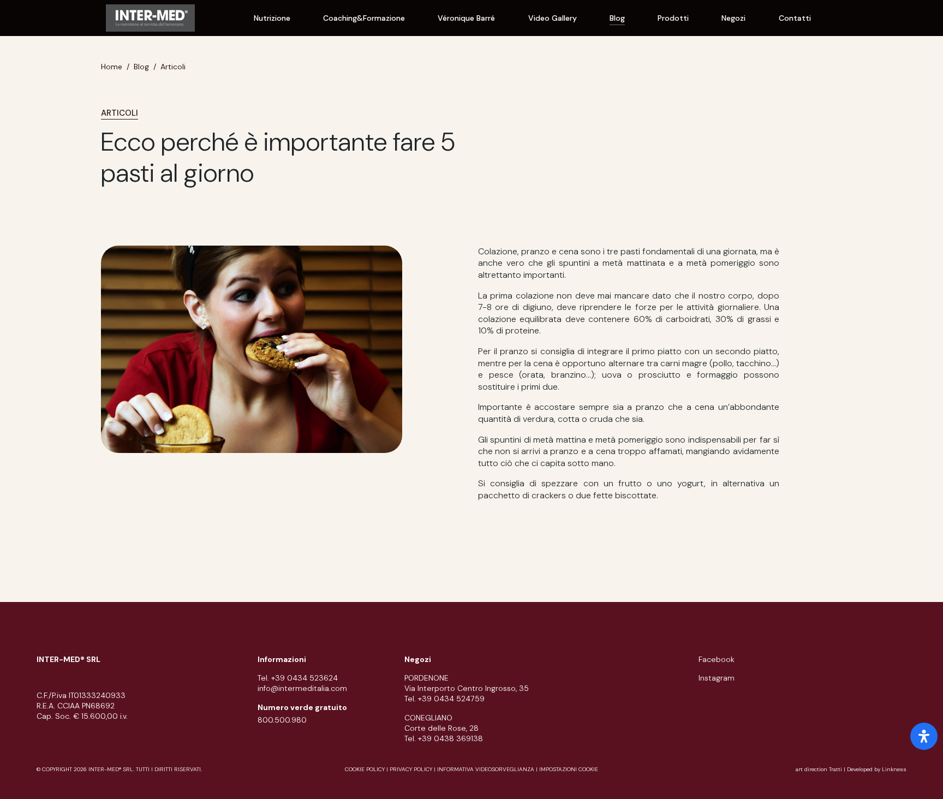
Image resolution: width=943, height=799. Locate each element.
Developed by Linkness (876, 769)
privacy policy (411, 769)
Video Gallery (552, 18)
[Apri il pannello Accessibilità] (924, 736)
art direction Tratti (820, 769)
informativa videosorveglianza (485, 769)
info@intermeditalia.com (302, 688)
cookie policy (365, 769)
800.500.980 (282, 720)
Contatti (795, 18)
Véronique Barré (466, 18)
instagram (717, 678)
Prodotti (673, 18)
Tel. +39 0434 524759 (444, 698)
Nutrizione (272, 18)
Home (111, 66)
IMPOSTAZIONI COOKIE (568, 769)
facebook (717, 659)
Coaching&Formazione (364, 18)
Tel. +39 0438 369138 (443, 738)
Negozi (733, 18)
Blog (617, 18)
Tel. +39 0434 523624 (298, 678)
